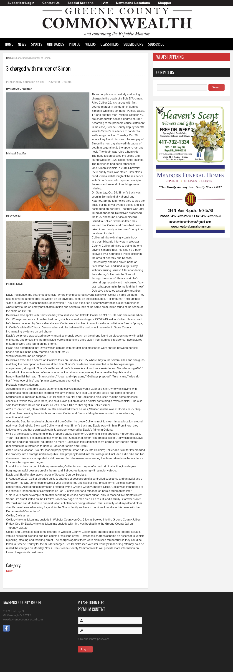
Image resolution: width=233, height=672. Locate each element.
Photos (75, 44)
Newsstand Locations (133, 2)
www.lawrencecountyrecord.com (23, 619)
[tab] (191, 57)
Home (9, 44)
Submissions (133, 44)
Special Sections (81, 2)
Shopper (164, 2)
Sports (36, 44)
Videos (90, 44)
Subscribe (156, 44)
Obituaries (55, 44)
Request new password (94, 639)
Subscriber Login (21, 2)
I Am (104, 2)
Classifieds (110, 44)
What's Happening (170, 57)
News (22, 44)
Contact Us (51, 2)
